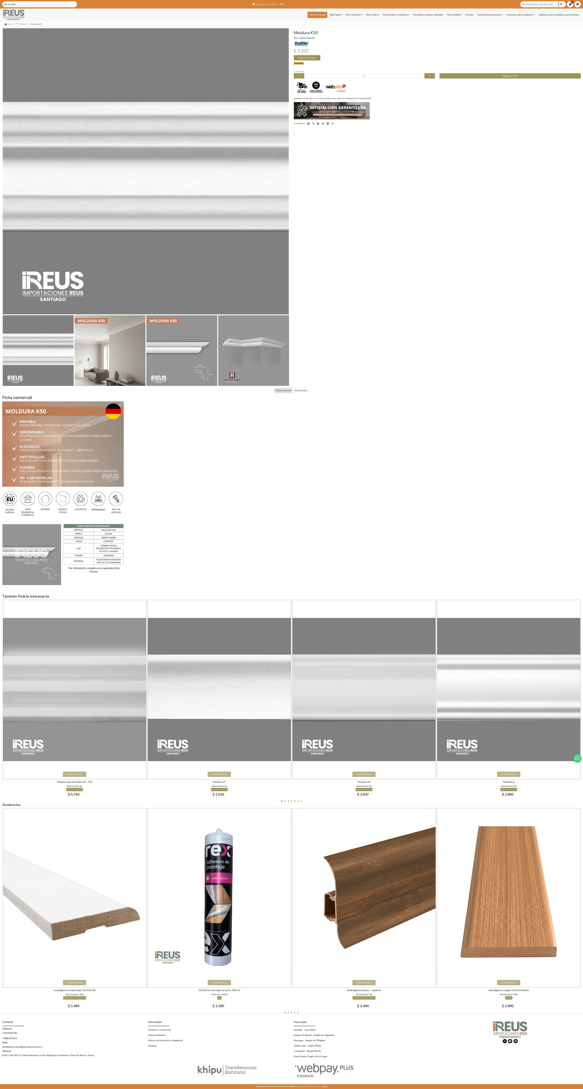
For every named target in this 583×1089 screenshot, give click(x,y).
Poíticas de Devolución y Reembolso (165, 1040)
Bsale (325, 1086)
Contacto (152, 1045)
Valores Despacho (157, 1035)
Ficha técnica (300, 390)
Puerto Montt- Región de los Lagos (310, 1056)
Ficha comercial (283, 390)
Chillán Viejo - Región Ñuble (307, 1045)
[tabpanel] (74, 699)
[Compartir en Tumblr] (323, 123)
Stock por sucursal (307, 57)
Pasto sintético (454, 14)
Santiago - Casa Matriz (305, 1029)
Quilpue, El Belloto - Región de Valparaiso (314, 1035)
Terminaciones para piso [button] (489, 14)
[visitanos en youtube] (510, 1041)
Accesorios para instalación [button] (519, 14)
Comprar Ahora (74, 774)
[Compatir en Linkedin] (328, 123)
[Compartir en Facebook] (308, 123)
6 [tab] (298, 801)
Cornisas (469, 14)
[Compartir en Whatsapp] (333, 123)
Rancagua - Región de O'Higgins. (310, 1040)
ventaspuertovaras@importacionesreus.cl (22, 1046)
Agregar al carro (510, 75)
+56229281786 (9, 1033)
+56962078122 (9, 1038)
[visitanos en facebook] (515, 1041)
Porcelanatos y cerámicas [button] (395, 14)
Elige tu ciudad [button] (9, 4)
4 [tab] (291, 801)
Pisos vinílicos (372, 14)
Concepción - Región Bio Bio (307, 1051)
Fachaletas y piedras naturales (428, 14)
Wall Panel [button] (335, 14)
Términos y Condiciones (159, 1029)
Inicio (10, 24)
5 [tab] (294, 801)
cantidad (299, 71)
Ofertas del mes (317, 14)
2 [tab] (285, 801)
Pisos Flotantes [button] (353, 14)
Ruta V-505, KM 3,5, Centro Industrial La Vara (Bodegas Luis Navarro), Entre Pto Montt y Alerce (48, 1055)
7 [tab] (301, 801)
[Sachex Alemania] (301, 43)
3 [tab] (288, 801)
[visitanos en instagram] (505, 1041)
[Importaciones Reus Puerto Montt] (13, 15)
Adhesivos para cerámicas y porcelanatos (559, 14)
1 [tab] (282, 801)
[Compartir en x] (313, 123)
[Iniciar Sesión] (577, 4)
